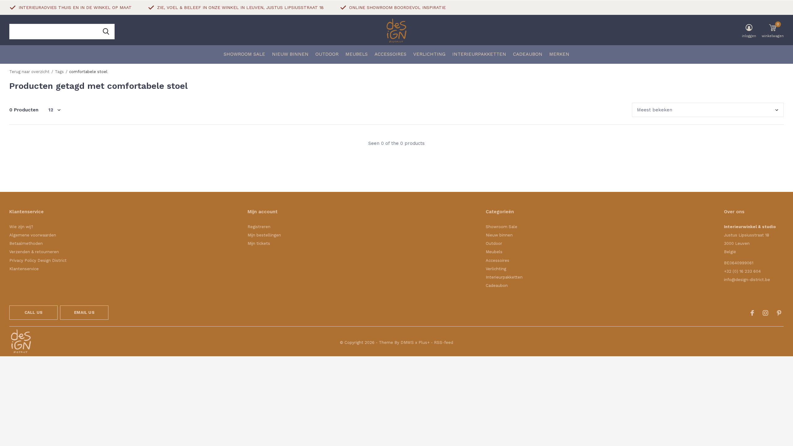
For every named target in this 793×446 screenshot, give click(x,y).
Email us (84, 312)
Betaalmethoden (26, 243)
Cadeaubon (527, 54)
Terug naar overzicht (29, 71)
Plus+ (424, 342)
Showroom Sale (244, 54)
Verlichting (429, 54)
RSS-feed (443, 342)
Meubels (356, 54)
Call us (33, 312)
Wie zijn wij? (21, 226)
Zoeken (106, 31)
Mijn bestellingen (264, 235)
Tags (59, 71)
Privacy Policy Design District (38, 260)
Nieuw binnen (290, 54)
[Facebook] (752, 313)
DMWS (407, 342)
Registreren (259, 226)
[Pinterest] (779, 313)
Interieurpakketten (479, 54)
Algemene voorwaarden (32, 235)
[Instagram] (765, 313)
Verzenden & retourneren (34, 251)
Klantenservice (24, 268)
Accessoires (390, 54)
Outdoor (327, 54)
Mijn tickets (259, 243)
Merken (559, 54)
